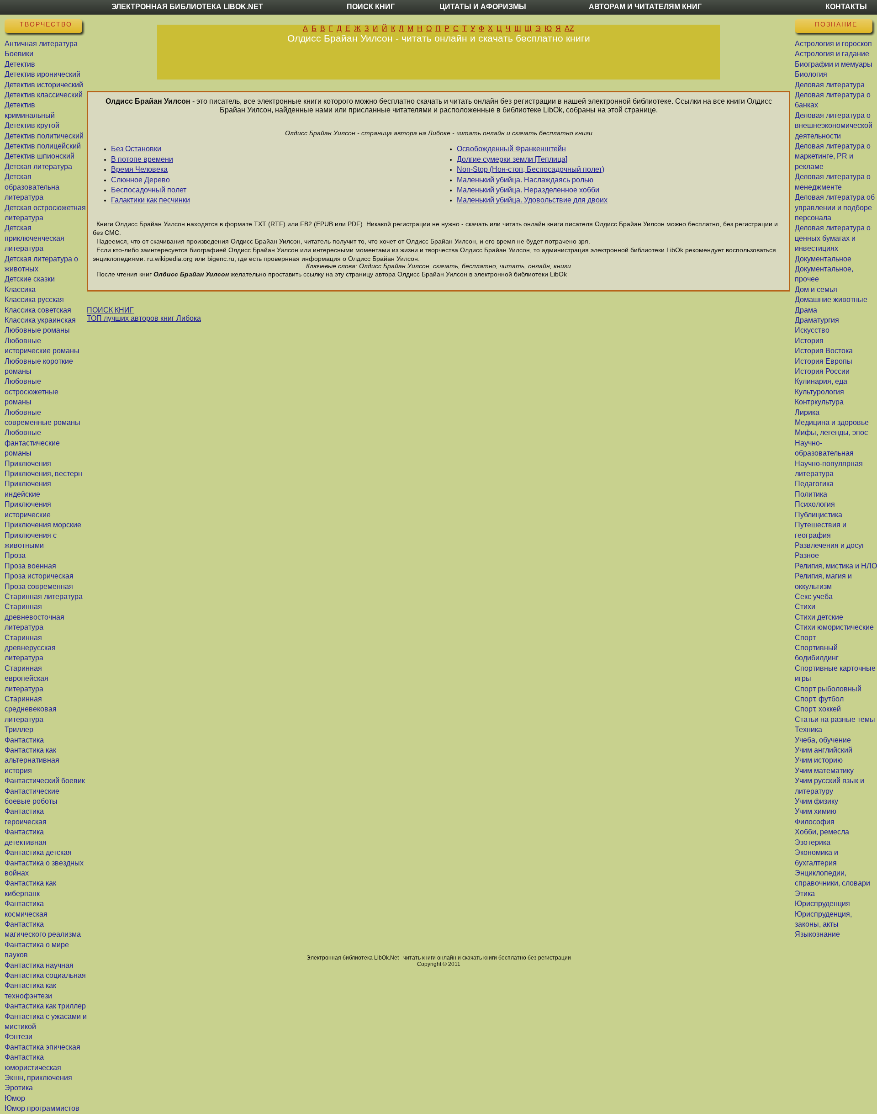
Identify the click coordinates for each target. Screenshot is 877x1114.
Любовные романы (37, 330)
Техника (808, 729)
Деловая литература (830, 85)
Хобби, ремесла (822, 832)
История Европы (823, 361)
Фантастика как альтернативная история (32, 760)
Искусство (812, 330)
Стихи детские (819, 617)
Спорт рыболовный (828, 689)
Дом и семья (816, 289)
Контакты (846, 7)
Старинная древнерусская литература (30, 648)
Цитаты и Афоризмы (482, 7)
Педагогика (814, 484)
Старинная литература (44, 596)
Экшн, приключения (38, 1078)
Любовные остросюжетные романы (31, 391)
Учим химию (815, 811)
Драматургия (817, 320)
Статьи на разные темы (835, 719)
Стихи (805, 606)
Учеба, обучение (823, 740)
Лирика (807, 412)
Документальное (823, 259)
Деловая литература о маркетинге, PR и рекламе (833, 156)
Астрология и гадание (832, 54)
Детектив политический (44, 136)
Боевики (19, 54)
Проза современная (39, 586)
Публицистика (818, 515)
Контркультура (819, 402)
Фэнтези (18, 1036)
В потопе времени (142, 159)
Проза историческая (39, 576)
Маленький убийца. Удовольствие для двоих (532, 200)
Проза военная (30, 566)
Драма (806, 310)
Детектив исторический (44, 85)
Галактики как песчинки (150, 200)
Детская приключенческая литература (34, 238)
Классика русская (34, 299)
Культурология (819, 392)
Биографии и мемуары (833, 64)
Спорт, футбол (819, 699)
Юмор (15, 1098)
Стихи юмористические (834, 627)
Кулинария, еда (821, 381)
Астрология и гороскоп (833, 44)
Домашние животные (831, 299)
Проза (15, 555)
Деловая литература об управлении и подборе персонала (835, 207)
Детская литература (38, 166)
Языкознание (817, 934)
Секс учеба (814, 596)
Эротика (19, 1088)
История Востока (824, 351)
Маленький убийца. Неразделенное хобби (528, 190)
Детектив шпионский (39, 156)
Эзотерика (812, 842)
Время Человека (139, 169)
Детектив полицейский (43, 146)
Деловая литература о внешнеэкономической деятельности (833, 125)
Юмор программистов (42, 1108)
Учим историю (819, 760)
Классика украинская (40, 320)
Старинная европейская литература (26, 678)
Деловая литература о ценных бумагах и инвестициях (833, 238)
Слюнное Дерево (140, 180)
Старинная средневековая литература (31, 709)
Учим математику (824, 770)
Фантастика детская (38, 852)
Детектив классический (44, 95)
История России (822, 371)
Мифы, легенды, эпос (831, 432)
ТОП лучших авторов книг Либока (144, 318)
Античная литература (41, 44)
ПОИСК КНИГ (110, 310)
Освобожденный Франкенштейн (511, 149)
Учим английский (823, 750)
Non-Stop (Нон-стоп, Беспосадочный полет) (530, 169)
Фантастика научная (39, 965)
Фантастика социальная (45, 975)
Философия (815, 822)
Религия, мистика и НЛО (836, 566)
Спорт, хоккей (818, 709)
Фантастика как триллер (45, 1006)
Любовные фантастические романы (32, 443)
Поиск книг (371, 7)
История (809, 341)
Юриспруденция (822, 903)
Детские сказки (30, 279)
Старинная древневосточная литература (34, 617)
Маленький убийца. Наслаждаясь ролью (525, 180)
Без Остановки (136, 149)
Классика (20, 289)
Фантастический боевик (45, 781)
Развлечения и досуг (830, 545)
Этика (805, 893)
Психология (815, 504)
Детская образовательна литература (32, 187)
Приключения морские (43, 525)
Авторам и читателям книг (645, 7)
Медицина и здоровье (832, 422)
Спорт (805, 638)
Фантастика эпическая (42, 1047)
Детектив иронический (42, 74)
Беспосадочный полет (148, 190)
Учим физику (816, 801)
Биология (811, 74)
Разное (807, 555)
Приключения (28, 463)
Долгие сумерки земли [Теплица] (512, 159)
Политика (811, 494)
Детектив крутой (32, 125)
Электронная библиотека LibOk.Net (187, 7)
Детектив (20, 64)
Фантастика (24, 740)
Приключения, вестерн (43, 473)
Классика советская (38, 310)
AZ (569, 28)
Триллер (19, 729)
